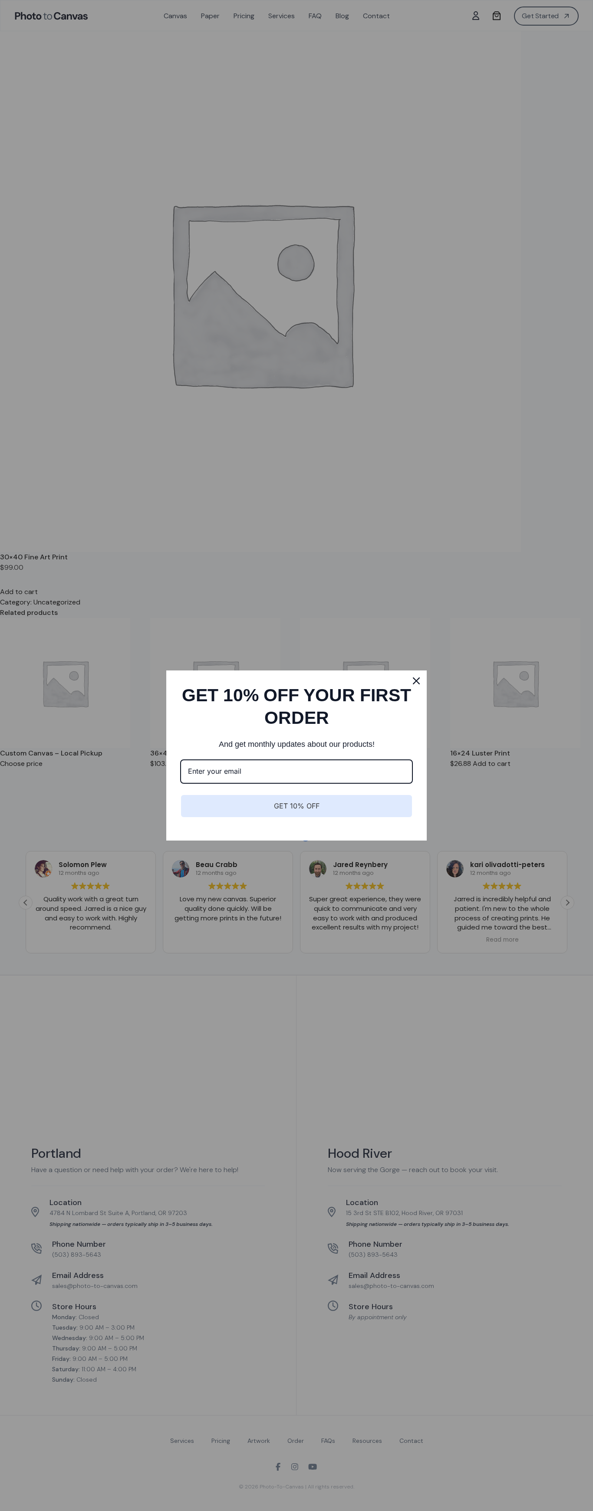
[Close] (416, 680)
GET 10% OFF (297, 805)
